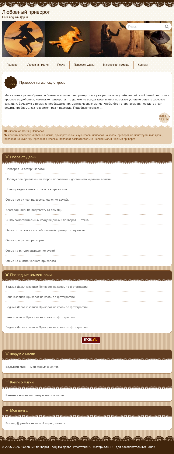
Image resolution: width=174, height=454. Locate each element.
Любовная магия (38, 64)
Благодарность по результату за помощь (34, 209)
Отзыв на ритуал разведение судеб (30, 250)
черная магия (103, 138)
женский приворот (19, 135)
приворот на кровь (104, 135)
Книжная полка (17, 395)
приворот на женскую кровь (73, 135)
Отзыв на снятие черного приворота (31, 260)
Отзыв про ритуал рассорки (25, 240)
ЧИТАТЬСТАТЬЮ (164, 118)
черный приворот (124, 138)
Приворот (13, 64)
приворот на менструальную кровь (140, 135)
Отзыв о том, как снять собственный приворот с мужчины (45, 230)
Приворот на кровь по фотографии (63, 286)
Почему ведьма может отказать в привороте (36, 189)
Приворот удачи (84, 64)
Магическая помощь (116, 64)
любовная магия (42, 135)
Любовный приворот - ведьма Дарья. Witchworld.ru (56, 446)
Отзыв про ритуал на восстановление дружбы (37, 199)
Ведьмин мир (16, 366)
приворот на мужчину (18, 138)
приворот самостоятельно (76, 138)
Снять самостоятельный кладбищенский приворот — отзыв (47, 220)
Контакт (143, 64)
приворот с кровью (46, 138)
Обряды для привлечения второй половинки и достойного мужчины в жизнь (58, 179)
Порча (61, 64)
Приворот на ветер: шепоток (25, 169)
